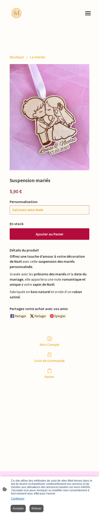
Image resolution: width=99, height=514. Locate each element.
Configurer (17, 498)
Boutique (17, 57)
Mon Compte (49, 344)
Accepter (18, 508)
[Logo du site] (16, 13)
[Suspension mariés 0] (49, 117)
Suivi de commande (49, 360)
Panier (49, 376)
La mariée (37, 57)
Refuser (36, 508)
